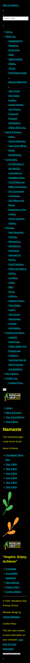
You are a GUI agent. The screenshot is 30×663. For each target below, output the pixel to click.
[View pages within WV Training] (18, 374)
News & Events (13, 412)
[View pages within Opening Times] (24, 301)
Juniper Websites (11, 617)
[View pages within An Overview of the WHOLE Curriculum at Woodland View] (24, 178)
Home (9, 408)
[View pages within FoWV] (15, 310)
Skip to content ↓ (11, 5)
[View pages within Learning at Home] (24, 333)
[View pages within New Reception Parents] (16, 237)
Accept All (5, 653)
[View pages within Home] (12, 32)
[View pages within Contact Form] (22, 383)
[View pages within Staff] (13, 55)
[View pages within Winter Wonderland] (21, 155)
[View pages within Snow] (14, 292)
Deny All (18, 653)
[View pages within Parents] (13, 228)
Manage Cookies (12, 653)
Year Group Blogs (14, 417)
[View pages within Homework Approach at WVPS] (15, 260)
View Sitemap (12, 582)
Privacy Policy (12, 587)
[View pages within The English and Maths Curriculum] (26, 187)
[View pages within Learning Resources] (19, 342)
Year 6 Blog (11, 421)
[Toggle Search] (3, 25)
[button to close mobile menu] (3, 10)
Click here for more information (13, 644)
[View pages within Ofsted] (15, 64)
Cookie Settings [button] (13, 591)
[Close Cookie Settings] (3, 658)
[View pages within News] (14, 137)
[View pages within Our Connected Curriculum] (19, 196)
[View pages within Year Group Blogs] (26, 146)
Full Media (11, 569)
